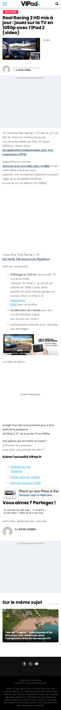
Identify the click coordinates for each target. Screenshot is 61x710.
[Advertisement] (30, 218)
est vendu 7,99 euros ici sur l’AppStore (26, 259)
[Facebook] (24, 663)
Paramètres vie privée (30, 680)
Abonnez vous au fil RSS (25, 482)
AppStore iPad (26, 522)
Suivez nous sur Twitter (25, 476)
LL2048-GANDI (23, 70)
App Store (9, 522)
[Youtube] (36, 663)
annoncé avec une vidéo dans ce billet (26, 166)
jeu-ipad (42, 522)
